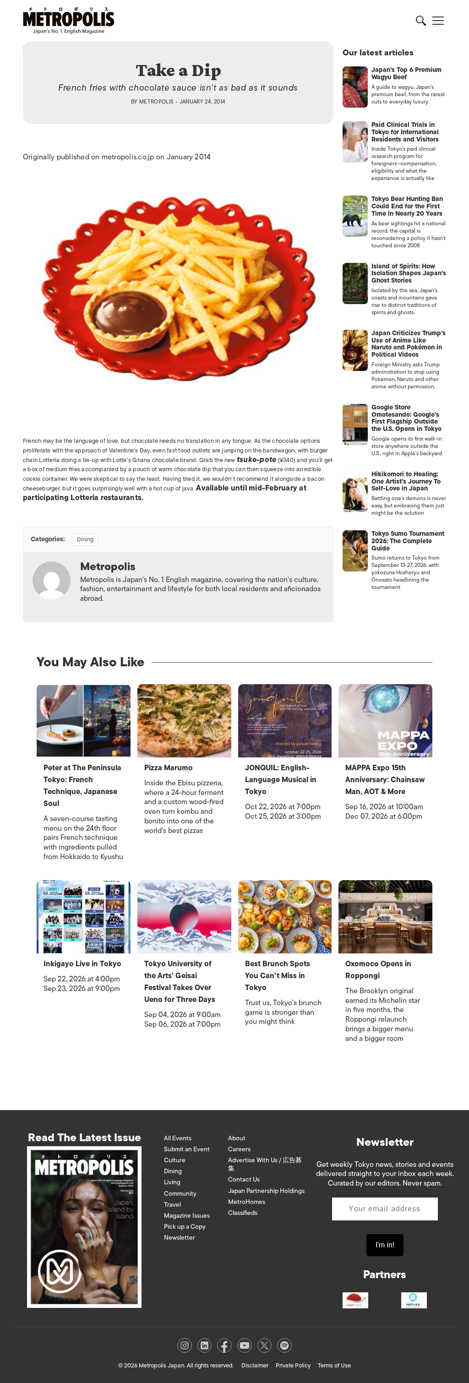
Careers (239, 1149)
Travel (172, 1204)
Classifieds (242, 1213)
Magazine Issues (187, 1215)
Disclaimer (254, 1365)
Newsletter (179, 1237)
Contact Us (244, 1179)
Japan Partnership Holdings (266, 1191)
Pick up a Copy (185, 1226)
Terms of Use (334, 1365)
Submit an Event (187, 1149)
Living (172, 1182)
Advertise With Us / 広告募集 (265, 1164)
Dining (85, 539)
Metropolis (156, 101)
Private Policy (293, 1365)
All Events (177, 1138)
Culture (174, 1160)
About (236, 1138)
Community (180, 1193)
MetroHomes (246, 1202)
